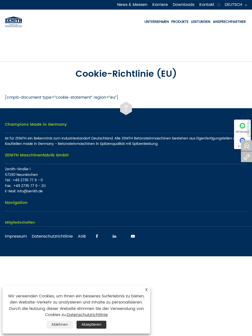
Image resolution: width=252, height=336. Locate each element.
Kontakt (206, 4)
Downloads (183, 4)
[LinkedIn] (114, 236)
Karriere (160, 4)
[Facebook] (96, 236)
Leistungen (200, 22)
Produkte (180, 22)
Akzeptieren (91, 324)
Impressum (16, 236)
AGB (82, 236)
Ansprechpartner (229, 22)
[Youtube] (133, 236)
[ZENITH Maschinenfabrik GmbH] (13, 21)
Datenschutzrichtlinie (52, 236)
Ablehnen (59, 324)
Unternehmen (156, 22)
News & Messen (132, 4)
